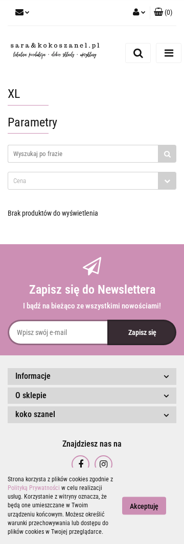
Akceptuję (144, 506)
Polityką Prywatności (34, 487)
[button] (163, 12)
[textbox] (83, 180)
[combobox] (92, 181)
